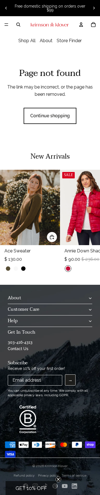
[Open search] (18, 24)
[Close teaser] (58, 479)
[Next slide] (94, 8)
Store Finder (69, 40)
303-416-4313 (20, 342)
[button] (31, 488)
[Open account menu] (81, 24)
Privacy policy (48, 475)
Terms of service (74, 475)
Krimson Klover (56, 466)
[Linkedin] (74, 486)
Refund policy (24, 475)
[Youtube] (64, 486)
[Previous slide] (6, 8)
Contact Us (18, 348)
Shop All (27, 40)
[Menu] (6, 24)
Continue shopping (50, 115)
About (46, 40)
